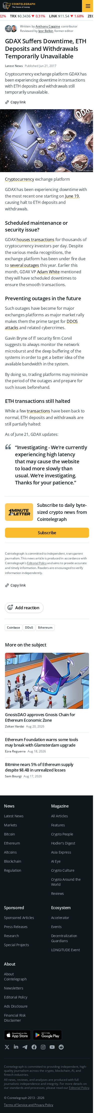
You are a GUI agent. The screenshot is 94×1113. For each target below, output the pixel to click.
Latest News (14, 66)
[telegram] (25, 1048)
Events (56, 926)
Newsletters (13, 988)
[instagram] (43, 1048)
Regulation (12, 870)
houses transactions (35, 239)
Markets (10, 825)
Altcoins (10, 852)
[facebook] (34, 1048)
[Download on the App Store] (17, 1035)
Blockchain (12, 861)
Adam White (48, 272)
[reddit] (61, 1048)
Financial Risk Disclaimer (15, 1018)
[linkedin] (16, 1048)
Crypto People (62, 834)
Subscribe (47, 532)
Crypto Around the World (66, 882)
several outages (24, 265)
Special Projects (16, 944)
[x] (7, 1048)
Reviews (57, 893)
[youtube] (52, 1048)
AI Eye (56, 861)
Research (11, 935)
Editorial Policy (36, 563)
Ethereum (12, 843)
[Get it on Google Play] (47, 1035)
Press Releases (16, 926)
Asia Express (61, 852)
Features (58, 825)
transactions (38, 411)
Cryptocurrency (19, 179)
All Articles (59, 816)
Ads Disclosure (16, 1006)
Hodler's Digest (63, 843)
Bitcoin (9, 834)
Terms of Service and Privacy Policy (28, 1105)
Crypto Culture (62, 870)
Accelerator (60, 917)
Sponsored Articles (19, 917)
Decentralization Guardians (64, 938)
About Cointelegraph (15, 976)
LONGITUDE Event (65, 949)
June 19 (72, 196)
